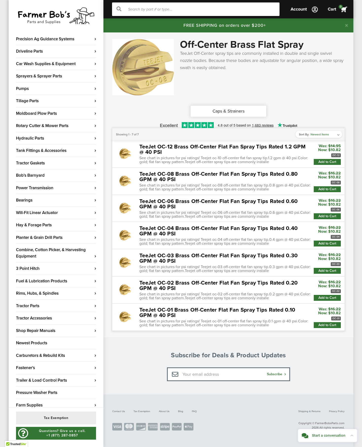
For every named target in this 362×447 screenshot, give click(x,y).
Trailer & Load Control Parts (41, 380)
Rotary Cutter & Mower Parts (42, 125)
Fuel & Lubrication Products (41, 281)
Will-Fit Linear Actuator (37, 212)
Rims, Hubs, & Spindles (37, 293)
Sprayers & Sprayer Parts (39, 76)
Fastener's (25, 367)
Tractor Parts (27, 305)
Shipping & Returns (309, 411)
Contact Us (118, 411)
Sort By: (304, 134)
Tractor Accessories (34, 318)
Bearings (24, 200)
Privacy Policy (337, 411)
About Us (164, 411)
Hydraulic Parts (30, 138)
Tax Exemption (141, 411)
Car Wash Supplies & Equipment (46, 63)
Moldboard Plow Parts (36, 113)
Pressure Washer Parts (36, 392)
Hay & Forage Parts (34, 225)
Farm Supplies (29, 405)
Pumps (22, 88)
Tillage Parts (27, 100)
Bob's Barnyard (30, 175)
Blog (180, 411)
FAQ (194, 411)
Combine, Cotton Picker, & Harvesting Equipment (51, 253)
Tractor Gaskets (30, 163)
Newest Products (31, 343)
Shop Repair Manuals (35, 330)
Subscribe (275, 374)
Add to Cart (327, 162)
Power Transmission (34, 187)
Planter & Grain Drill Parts (39, 237)
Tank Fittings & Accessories (41, 150)
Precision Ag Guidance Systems (45, 39)
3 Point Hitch (28, 268)
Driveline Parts (29, 51)
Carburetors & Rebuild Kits (40, 355)
